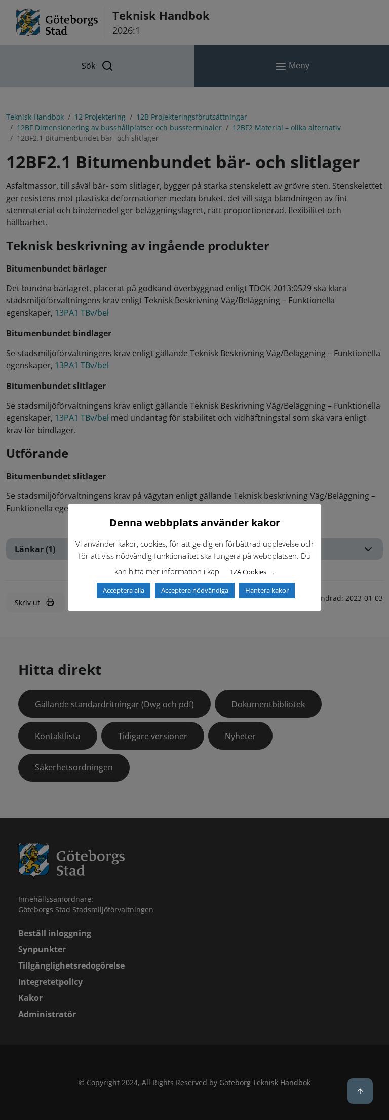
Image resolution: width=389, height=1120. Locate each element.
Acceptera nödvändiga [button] (194, 590)
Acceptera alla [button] (123, 590)
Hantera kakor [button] (267, 590)
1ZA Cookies (248, 571)
